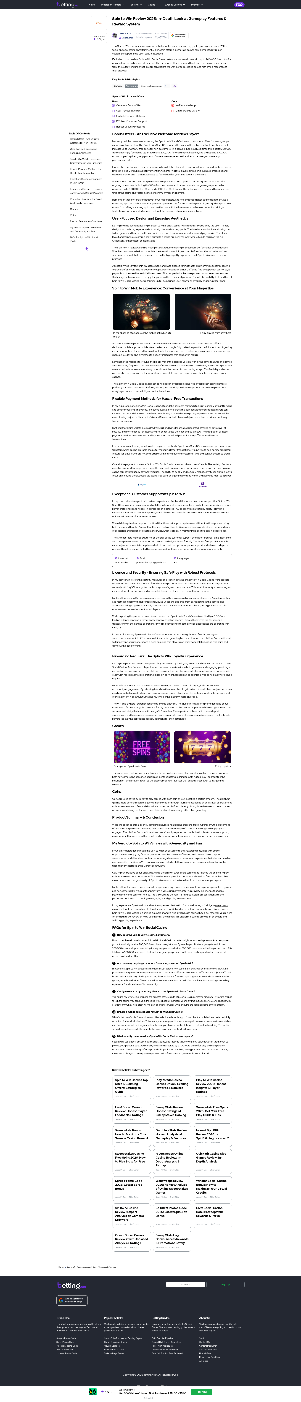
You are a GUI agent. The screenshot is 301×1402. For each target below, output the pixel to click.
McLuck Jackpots (112, 1346)
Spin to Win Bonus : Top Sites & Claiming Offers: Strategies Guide (131, 1086)
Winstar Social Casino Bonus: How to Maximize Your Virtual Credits (211, 1187)
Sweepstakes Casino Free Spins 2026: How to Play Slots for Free (130, 1157)
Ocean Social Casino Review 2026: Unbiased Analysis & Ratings (131, 1239)
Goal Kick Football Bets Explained (167, 1353)
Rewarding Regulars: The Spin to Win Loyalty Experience (86, 201)
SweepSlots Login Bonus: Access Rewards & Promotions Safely (172, 1239)
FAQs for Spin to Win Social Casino (84, 239)
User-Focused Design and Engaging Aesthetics (83, 151)
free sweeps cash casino (191, 207)
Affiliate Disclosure (208, 1349)
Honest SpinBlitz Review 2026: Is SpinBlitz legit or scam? (212, 1134)
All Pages (203, 1361)
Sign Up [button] (225, 1284)
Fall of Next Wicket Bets (162, 1346)
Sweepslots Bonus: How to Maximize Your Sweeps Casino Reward (131, 1134)
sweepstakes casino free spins (207, 642)
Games (74, 209)
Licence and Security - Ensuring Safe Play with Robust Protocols (86, 191)
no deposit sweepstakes (194, 468)
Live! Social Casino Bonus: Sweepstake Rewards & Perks (210, 1212)
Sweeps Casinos (173, 4)
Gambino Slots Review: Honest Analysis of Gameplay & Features (172, 1134)
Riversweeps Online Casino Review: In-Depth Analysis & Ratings (169, 1159)
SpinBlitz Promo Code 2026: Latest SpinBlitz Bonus (171, 1212)
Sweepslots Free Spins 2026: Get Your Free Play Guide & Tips (212, 1111)
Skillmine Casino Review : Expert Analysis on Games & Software (129, 1214)
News (92, 4)
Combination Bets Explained (165, 1349)
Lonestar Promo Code (66, 1353)
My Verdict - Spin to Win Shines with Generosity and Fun (86, 229)
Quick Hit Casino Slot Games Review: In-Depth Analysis (211, 1157)
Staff (201, 1338)
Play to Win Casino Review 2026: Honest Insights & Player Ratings (211, 1086)
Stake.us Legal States (114, 1353)
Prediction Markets (111, 4)
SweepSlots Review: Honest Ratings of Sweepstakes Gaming (171, 1111)
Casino (151, 4)
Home (61, 1267)
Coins (73, 215)
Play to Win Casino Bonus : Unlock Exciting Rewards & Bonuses (172, 1084)
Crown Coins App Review (115, 1342)
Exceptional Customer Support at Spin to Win (86, 181)
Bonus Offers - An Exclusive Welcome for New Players (84, 140)
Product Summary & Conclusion (86, 221)
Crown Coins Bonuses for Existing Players (123, 1338)
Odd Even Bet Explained (163, 1338)
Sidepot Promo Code (66, 1338)
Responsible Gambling (209, 1357)
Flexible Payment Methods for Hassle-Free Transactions (85, 171)
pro (239, 4)
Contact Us (204, 1342)
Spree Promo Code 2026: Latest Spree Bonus (128, 1185)
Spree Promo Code (65, 1342)
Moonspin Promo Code (67, 1346)
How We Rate (205, 1353)
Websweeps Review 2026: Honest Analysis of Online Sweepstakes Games (172, 1187)
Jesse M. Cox (125, 33)
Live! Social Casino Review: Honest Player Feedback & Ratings (131, 1111)
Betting (135, 4)
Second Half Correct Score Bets (166, 1342)
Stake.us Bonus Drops (114, 1349)
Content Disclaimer (208, 1346)
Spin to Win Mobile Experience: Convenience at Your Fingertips (86, 161)
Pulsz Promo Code (64, 1349)
